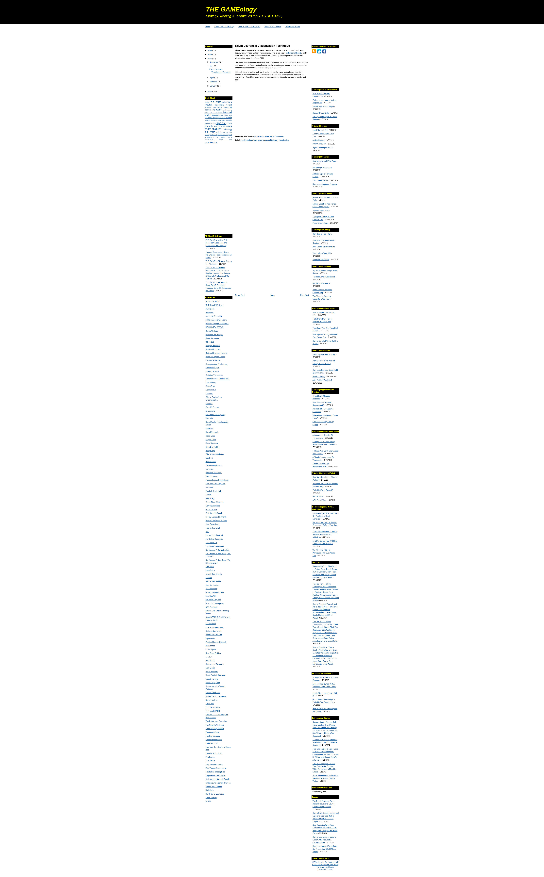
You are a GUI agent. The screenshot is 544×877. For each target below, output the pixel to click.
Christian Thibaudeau (214, 375)
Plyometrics (210, 638)
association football (223, 105)
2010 (210, 91)
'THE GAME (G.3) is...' (215, 305)
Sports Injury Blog (213, 683)
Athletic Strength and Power (217, 324)
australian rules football (214, 107)
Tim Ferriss (210, 757)
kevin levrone (213, 118)
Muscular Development (215, 603)
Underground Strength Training (218, 783)
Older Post (304, 295)
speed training (210, 123)
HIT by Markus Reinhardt (216, 517)
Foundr (208, 495)
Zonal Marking (211, 798)
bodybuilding (210, 110)
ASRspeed (210, 309)
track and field (227, 132)
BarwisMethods (212, 331)
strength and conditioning (218, 126)
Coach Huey (211, 382)
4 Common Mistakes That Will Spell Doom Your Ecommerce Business (325, 742)
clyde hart (209, 112)
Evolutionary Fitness (214, 465)
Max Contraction (212, 585)
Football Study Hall (213, 491)
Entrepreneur (211, 462)
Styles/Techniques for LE (323, 147)
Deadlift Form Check (321, 260)
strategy (229, 123)
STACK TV (210, 660)
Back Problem (318, 496)
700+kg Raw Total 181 (322, 253)
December (214, 62)
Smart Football (212, 671)
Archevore (210, 312)
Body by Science (213, 346)
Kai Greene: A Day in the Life (217, 550)
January (213, 86)
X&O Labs (210, 790)
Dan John (209, 418)
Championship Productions (217, 364)
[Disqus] (272, 183)
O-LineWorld (211, 624)
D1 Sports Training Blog (215, 415)
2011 (210, 59)
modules (208, 120)
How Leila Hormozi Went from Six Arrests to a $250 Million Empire (325, 849)
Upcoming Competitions (322, 167)
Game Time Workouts (215, 502)
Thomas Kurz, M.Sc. (214, 753)
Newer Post (240, 295)
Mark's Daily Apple (213, 581)
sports (221, 123)
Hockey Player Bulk (321, 113)
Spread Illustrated (213, 693)
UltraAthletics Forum (272, 26)
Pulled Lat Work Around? (323, 490)
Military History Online (215, 592)
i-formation (216, 115)
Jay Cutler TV (211, 543)
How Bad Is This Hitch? (322, 234)
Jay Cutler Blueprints (214, 539)
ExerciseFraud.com (214, 473)
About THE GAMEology (224, 26)
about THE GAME (213, 102)
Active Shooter (319, 140)
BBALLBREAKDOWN (214, 327)
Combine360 (211, 390)
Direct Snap (210, 436)
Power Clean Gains (320, 223)
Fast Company (212, 476)
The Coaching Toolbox (215, 729)
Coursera (209, 393)
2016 (210, 55)
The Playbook (211, 743)
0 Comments (278, 136)
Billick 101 (210, 342)
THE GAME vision (213, 132)
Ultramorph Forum (292, 26)
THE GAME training (218, 129)
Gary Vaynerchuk (213, 506)
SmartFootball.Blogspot (215, 675)
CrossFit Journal (212, 407)
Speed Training (212, 679)
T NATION (210, 704)
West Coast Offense (214, 787)
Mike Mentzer (211, 589)
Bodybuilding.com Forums (216, 353)
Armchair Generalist (214, 316)
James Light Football (214, 535)
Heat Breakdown (212, 524)
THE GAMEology (231, 9)
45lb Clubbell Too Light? (322, 380)
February (214, 82)
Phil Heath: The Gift (214, 635)
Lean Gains (210, 570)
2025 (210, 50)
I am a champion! (213, 528)
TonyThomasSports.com (216, 768)
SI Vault (209, 657)
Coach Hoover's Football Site (217, 379)
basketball (228, 107)
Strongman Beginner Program (325, 184)
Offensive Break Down (215, 627)
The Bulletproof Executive (216, 721)
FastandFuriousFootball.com (217, 480)
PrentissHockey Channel (216, 642)
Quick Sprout (211, 649)
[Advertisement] (272, 35)
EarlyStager (210, 451)
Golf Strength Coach (214, 513)
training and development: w (214, 135)
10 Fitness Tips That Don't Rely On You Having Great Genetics (325, 516)
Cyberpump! (210, 411)
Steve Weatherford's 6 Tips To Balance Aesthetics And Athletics (325, 534)
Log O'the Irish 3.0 (320, 130)
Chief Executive (212, 371)
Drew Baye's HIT (212, 447)
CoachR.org (210, 386)
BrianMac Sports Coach (215, 357)
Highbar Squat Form (321, 210)
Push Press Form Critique (323, 106)
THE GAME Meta (213, 707)
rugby (229, 120)
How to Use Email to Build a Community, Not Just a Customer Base (324, 840)
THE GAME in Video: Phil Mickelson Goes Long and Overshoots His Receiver (216, 243)
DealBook (209, 428)
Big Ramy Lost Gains (321, 283)
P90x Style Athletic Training (324, 354)
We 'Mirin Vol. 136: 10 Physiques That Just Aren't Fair (324, 553)
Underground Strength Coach (217, 779)
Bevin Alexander (212, 338)
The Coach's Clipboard (215, 725)
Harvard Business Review (216, 521)
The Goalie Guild (212, 732)
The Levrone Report (214, 740)
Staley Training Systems (216, 696)
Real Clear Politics (213, 653)
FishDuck (209, 487)
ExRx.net (209, 469)
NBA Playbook (211, 607)
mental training (225, 118)
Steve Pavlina (211, 700)
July (212, 66)
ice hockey (225, 115)
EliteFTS (209, 458)
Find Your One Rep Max (215, 484)
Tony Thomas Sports (214, 764)
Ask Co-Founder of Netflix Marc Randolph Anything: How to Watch (325, 778)
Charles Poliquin (212, 368)
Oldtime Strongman (213, 631)
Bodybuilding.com (213, 349)
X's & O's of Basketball (215, 794)
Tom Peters (210, 761)
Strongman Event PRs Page (324, 161)
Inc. (207, 532)
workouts (211, 142)
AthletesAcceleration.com (216, 320)
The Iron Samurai (213, 736)
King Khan (210, 567)
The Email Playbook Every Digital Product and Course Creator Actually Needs (323, 804)
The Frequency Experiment (324, 277)
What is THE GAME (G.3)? (249, 26)
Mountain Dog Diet (213, 600)
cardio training (227, 110)
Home (207, 26)
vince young (226, 137)
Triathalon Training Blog (215, 772)
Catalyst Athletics (213, 360)
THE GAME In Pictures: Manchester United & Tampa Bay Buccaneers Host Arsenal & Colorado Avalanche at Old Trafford (218, 273)
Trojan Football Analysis (215, 775)
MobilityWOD (211, 596)
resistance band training (219, 120)
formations (218, 112)
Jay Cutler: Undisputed (215, 546)
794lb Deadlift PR (320, 180)
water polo (225, 139)
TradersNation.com (325, 869)
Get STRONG (211, 509)
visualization (212, 139)
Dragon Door (211, 439)
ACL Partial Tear (319, 500)
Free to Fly (210, 498)
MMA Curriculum (319, 144)
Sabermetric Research (215, 664)
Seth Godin (210, 668)
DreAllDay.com (212, 443)
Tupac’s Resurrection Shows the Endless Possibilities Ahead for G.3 (218, 255)
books (218, 109)
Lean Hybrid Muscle (214, 574)
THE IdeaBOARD (213, 711)
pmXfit (208, 801)
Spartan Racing (319, 376)
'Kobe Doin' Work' (213, 301)
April (212, 78)
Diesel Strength (212, 432)
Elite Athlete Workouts (215, 454)
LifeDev (209, 578)
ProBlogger (210, 646)
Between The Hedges (214, 335)
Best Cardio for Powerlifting (324, 247)
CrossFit (209, 404)
